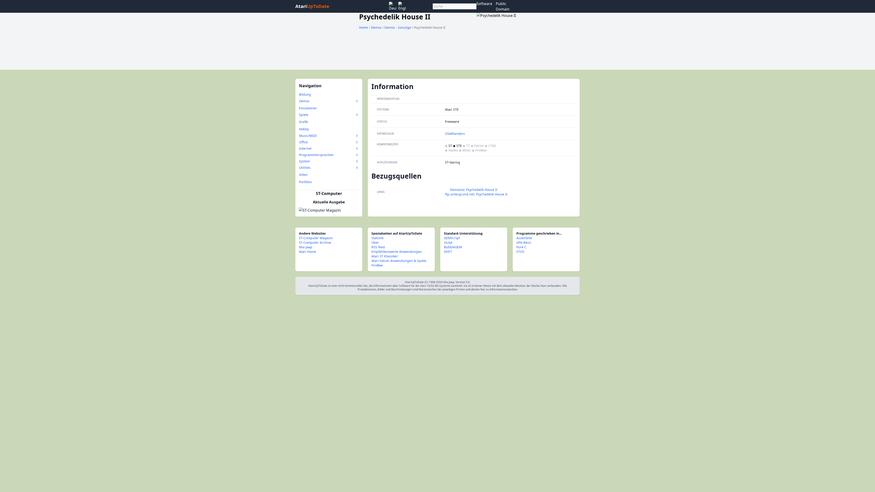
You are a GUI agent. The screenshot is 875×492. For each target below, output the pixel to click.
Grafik (303, 122)
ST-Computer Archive (315, 242)
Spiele (303, 115)
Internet (305, 148)
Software (484, 3)
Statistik (377, 238)
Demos (376, 27)
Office (303, 142)
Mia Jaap (305, 247)
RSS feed (378, 247)
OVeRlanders (455, 133)
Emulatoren (308, 108)
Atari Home (307, 251)
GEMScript (452, 238)
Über (375, 242)
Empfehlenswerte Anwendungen (396, 251)
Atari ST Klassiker (384, 256)
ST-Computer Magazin (316, 238)
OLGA (448, 242)
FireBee (377, 265)
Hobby (304, 129)
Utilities (305, 167)
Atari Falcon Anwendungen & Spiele (398, 261)
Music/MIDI (308, 135)
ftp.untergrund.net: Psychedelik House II (476, 194)
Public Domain (503, 6)
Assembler (524, 238)
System (304, 161)
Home (363, 27)
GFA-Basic (523, 242)
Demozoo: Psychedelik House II (473, 189)
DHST (448, 251)
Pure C (521, 247)
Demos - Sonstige (398, 27)
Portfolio (305, 182)
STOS (520, 251)
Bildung (305, 94)
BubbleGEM (453, 247)
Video (303, 174)
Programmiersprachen (316, 155)
